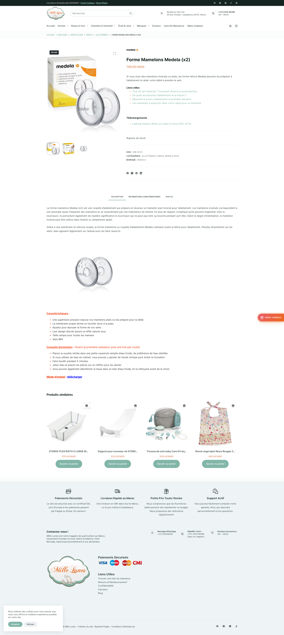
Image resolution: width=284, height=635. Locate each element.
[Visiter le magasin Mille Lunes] (193, 556)
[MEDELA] (132, 50)
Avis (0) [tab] (169, 197)
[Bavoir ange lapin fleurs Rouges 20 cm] (215, 423)
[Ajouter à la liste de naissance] (86, 406)
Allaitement (149, 156)
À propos (103, 589)
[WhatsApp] (236, 3)
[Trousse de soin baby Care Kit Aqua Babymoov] (166, 423)
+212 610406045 (165, 534)
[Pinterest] (136, 173)
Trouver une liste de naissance (114, 578)
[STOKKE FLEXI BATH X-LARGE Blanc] (69, 423)
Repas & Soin (78, 25)
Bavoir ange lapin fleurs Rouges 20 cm (217, 451)
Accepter (15, 624)
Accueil (51, 25)
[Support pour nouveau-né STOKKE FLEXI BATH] (117, 423)
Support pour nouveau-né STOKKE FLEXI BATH (124, 451)
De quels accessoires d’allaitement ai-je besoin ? (159, 95)
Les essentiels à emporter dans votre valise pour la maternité (166, 103)
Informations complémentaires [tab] (144, 197)
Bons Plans (102, 3)
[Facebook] (215, 3)
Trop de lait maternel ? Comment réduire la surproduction (164, 91)
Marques (141, 25)
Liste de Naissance (174, 25)
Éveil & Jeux (124, 25)
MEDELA (141, 160)
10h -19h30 (223, 14)
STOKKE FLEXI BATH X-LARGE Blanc (69, 451)
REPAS (161, 156)
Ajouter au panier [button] (68, 463)
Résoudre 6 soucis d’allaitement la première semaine (161, 99)
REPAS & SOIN (172, 156)
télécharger (74, 376)
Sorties (61, 25)
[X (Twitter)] (132, 173)
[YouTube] (225, 3)
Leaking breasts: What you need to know (161, 123)
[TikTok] (231, 3)
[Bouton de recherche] (131, 13)
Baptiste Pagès (102, 626)
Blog (100, 593)
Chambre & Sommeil (102, 25)
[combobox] (99, 13)
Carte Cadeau (87, 3)
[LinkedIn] (141, 173)
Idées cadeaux (195, 25)
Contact (156, 25)
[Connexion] (230, 26)
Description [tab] (117, 197)
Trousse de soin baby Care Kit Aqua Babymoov (173, 451)
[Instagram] (220, 3)
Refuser (30, 624)
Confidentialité (105, 585)
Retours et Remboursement (112, 582)
